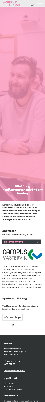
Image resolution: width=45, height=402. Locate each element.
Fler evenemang (13, 241)
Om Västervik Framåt (13, 389)
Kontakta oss (9, 383)
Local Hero (8, 386)
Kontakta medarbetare (14, 370)
